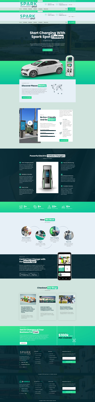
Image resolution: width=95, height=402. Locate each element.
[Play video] (30, 123)
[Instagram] (73, 5)
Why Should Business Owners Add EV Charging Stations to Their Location (66, 308)
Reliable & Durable (27, 174)
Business (30, 8)
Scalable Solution (68, 186)
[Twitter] (22, 393)
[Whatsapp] (74, 5)
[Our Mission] (60, 133)
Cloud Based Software (67, 176)
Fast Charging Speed (27, 162)
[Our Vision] (60, 123)
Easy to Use (25, 187)
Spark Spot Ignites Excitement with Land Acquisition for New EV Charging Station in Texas (47, 308)
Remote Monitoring (68, 162)
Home (20, 8)
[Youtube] (24, 367)
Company (40, 8)
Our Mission (65, 129)
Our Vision (65, 119)
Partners (35, 8)
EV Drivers (25, 8)
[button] (66, 9)
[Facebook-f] (20, 367)
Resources (46, 8)
